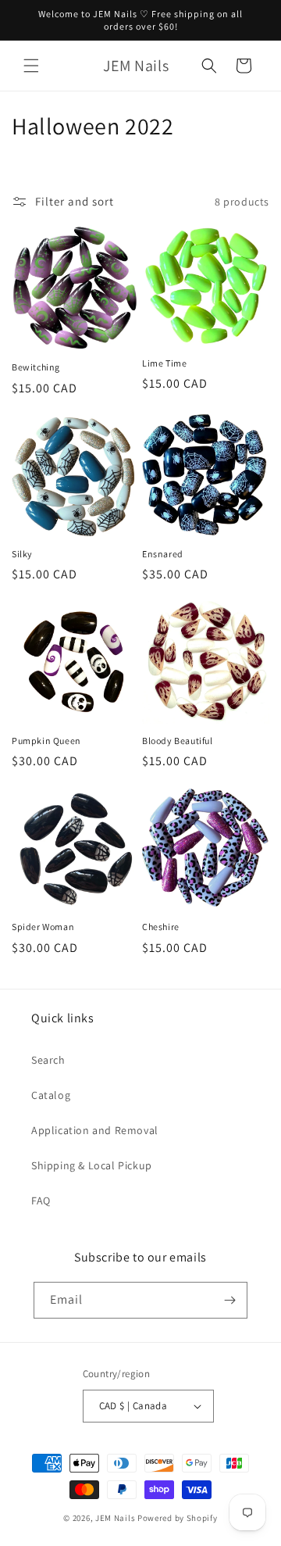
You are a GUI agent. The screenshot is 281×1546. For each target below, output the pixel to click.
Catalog (50, 1095)
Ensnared (162, 554)
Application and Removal (94, 1130)
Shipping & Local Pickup (91, 1165)
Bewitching (36, 367)
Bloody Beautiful (177, 740)
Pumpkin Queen (46, 740)
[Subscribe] (229, 1300)
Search (48, 1060)
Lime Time (164, 363)
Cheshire (161, 926)
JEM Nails (115, 1517)
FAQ (41, 1200)
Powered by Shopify (177, 1517)
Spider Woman (43, 926)
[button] (31, 65)
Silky (22, 554)
